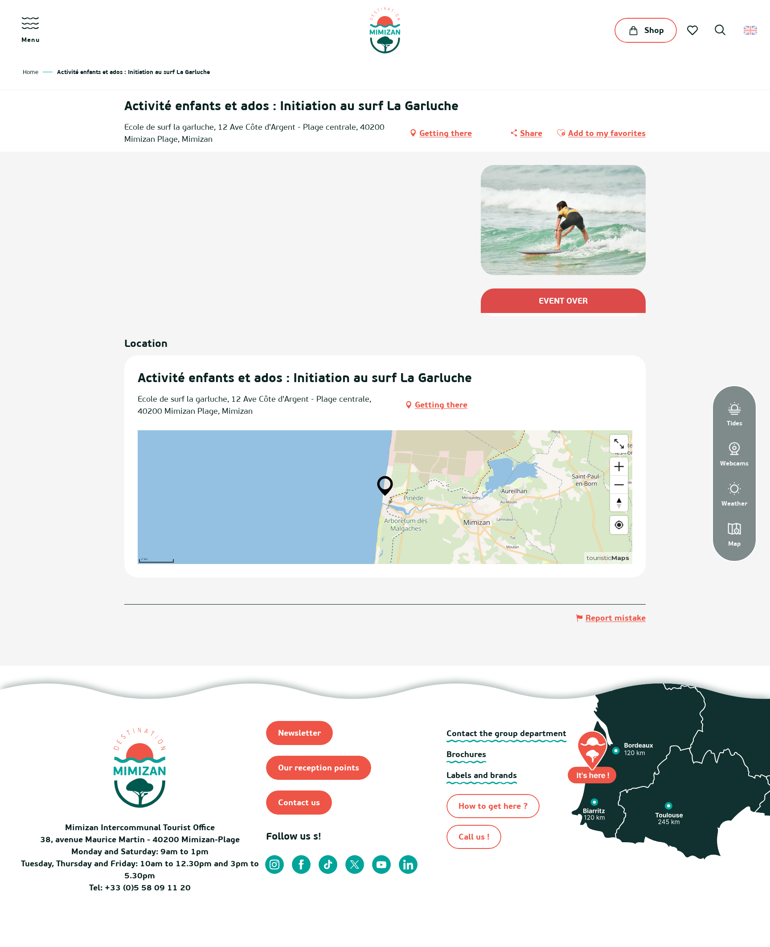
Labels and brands (481, 775)
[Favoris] (693, 30)
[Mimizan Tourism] (385, 30)
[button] (720, 31)
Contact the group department (506, 733)
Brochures (466, 754)
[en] (751, 30)
